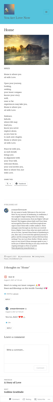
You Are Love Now (17, 18)
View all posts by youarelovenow (23, 248)
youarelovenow (25, 256)
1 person (15, 294)
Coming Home (39, 256)
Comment (40, 368)
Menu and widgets (46, 14)
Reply (7, 299)
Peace (6, 259)
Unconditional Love (15, 259)
